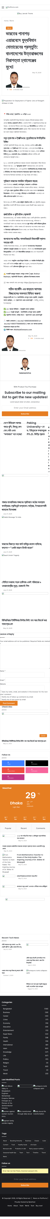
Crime (5, 1019)
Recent (24, 828)
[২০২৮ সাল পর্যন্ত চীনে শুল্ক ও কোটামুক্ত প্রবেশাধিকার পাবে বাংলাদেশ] (8, 839)
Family (5, 1037)
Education (7, 1027)
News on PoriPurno (40, 1198)
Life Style (33, 1145)
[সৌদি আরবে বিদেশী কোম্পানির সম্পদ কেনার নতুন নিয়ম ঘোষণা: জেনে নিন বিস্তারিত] (37, 949)
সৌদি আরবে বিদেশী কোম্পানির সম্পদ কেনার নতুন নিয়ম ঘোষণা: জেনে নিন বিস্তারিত (35, 960)
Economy (6, 1023)
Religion (6, 1063)
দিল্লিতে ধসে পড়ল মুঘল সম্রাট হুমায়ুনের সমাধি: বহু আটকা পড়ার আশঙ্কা (36, 985)
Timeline (35, 1152)
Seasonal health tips (9, 1152)
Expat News (7, 1034)
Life (4, 1055)
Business (6, 1012)
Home (6, 21)
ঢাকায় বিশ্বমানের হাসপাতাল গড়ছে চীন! (27, 876)
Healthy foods (22, 1145)
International (8, 1045)
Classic (36, 1141)
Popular (8, 828)
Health (5, 1041)
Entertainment (8, 1030)
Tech (5, 1066)
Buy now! (39, 1206)
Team (21, 1152)
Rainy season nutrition (36, 1148)
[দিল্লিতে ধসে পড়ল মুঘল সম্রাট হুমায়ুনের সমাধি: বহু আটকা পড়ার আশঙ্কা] (37, 975)
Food (13, 1145)
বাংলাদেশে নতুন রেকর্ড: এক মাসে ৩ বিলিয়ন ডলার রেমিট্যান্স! (32, 886)
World (12, 21)
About (5, 1141)
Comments (40, 828)
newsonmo (26, 87)
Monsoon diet (7, 1148)
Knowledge (7, 1052)
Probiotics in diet (20, 1148)
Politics (5, 1059)
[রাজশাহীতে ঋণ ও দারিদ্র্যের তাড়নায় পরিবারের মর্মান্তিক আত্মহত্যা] (9, 1123)
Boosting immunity (16, 1141)
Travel (5, 1070)
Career (5, 1016)
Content (5, 1145)
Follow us (6, 1163)
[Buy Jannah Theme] (25, 13)
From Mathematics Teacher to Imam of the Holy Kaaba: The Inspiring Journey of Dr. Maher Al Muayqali (30, 858)
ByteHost (32, 1202)
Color (44, 1141)
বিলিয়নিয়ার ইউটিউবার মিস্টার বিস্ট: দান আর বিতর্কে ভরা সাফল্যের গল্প (24, 741)
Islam (5, 1048)
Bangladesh (7, 1009)
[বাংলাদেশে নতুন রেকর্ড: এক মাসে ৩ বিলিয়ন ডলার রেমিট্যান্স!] (8, 889)
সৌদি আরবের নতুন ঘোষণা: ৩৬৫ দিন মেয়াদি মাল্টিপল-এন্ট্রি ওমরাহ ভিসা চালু (11, 945)
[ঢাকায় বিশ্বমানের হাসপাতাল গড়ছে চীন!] (8, 879)
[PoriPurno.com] (12, 7)
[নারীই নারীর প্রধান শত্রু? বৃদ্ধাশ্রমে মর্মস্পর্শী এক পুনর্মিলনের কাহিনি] (9, 1114)
